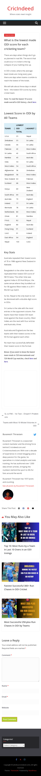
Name (5, 686)
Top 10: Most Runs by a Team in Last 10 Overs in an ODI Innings (19, 549)
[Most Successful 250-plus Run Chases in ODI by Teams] (20, 600)
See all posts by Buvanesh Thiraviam (18, 486)
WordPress (32, 770)
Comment (7, 655)
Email (5, 697)
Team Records (9, 35)
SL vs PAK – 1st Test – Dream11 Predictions (21, 415)
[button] (14, 128)
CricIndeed (20, 8)
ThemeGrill (14, 770)
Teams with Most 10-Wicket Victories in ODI (19, 424)
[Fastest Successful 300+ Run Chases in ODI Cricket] (20, 564)
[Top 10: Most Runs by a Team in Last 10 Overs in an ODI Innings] (20, 524)
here (34, 102)
